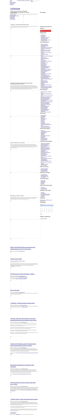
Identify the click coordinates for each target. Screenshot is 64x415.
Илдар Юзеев (43, 122)
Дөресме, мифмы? (43, 65)
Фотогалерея (12, 3)
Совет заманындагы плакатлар (45, 103)
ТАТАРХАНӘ (15, 8)
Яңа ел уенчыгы (43, 193)
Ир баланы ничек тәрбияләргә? (45, 109)
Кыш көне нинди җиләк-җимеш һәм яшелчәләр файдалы (45, 149)
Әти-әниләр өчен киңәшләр (44, 99)
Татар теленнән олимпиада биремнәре (46, 87)
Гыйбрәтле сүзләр (43, 74)
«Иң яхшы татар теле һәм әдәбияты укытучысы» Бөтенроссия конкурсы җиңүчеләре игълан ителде (23, 319)
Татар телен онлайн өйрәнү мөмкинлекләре (44, 46)
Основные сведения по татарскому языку (46, 86)
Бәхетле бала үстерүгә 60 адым (45, 97)
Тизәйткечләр (43, 130)
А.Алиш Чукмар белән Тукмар (45, 126)
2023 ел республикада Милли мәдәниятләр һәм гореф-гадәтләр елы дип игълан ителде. (22, 248)
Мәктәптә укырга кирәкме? (44, 88)
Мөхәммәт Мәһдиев (43, 115)
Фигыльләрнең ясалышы (44, 81)
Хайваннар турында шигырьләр (45, 123)
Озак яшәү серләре (43, 157)
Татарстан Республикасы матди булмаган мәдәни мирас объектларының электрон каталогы (23, 344)
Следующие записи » (13, 413)
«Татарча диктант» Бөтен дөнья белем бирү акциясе (24, 399)
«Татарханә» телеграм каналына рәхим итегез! (22, 303)
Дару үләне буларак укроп (44, 164)
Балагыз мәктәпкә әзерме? (44, 110)
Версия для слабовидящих (46, 30)
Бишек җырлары (43, 136)
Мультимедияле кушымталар (45, 58)
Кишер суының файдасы (44, 154)
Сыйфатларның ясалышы (44, 82)
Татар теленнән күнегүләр (44, 54)
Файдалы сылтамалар (44, 218)
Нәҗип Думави (43, 119)
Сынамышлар (43, 134)
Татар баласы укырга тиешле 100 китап (46, 96)
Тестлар (42, 51)
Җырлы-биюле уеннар (44, 138)
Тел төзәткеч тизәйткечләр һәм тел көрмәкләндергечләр (45, 132)
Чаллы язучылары (43, 177)
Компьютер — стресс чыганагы (45, 102)
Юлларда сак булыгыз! (44, 64)
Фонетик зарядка (43, 63)
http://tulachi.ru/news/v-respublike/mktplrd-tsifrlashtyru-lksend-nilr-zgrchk (22, 373)
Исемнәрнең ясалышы (44, 80)
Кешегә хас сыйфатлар (44, 44)
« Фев (41, 214)
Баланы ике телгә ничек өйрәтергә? (46, 104)
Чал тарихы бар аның (44, 174)
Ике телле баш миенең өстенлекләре (46, 76)
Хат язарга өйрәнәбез (44, 57)
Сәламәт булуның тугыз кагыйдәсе (45, 152)
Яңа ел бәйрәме (43, 182)
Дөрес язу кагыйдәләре (44, 71)
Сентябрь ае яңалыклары (44, 168)
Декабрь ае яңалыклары (44, 171)
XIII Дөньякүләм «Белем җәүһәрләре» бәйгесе (22, 274)
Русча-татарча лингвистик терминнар (46, 73)
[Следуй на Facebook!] (21, 0)
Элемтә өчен (12, 4)
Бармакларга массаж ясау (44, 151)
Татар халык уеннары (44, 139)
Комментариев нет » (22, 251)
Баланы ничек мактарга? (44, 107)
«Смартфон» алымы (44, 35)
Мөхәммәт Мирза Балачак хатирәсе (46, 127)
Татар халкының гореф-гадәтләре (45, 135)
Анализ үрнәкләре (43, 60)
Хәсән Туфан (42, 121)
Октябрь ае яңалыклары (44, 169)
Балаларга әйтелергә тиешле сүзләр (46, 111)
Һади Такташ (42, 120)
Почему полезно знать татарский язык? (46, 69)
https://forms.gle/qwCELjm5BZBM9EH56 (21, 278)
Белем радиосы (43, 36)
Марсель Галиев (43, 116)
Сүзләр (42, 55)
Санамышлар (43, 137)
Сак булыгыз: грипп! (43, 146)
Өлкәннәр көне (43, 181)
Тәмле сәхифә (43, 105)
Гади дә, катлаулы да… (44, 188)
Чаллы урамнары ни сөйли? (44, 176)
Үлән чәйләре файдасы (44, 160)
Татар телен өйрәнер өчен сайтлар (45, 39)
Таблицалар (42, 85)
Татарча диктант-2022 (16, 259)
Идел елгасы (42, 192)
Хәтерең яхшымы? (43, 153)
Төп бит (11, 0)
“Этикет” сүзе (43, 187)
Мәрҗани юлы (43, 196)
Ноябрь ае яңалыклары (44, 170)
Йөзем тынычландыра (44, 165)
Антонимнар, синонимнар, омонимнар (46, 84)
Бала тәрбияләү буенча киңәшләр (45, 98)
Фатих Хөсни (42, 117)
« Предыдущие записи (13, 412)
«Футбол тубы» (43, 34)
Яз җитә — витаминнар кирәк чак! (45, 145)
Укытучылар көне (14, 290)
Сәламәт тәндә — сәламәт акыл (45, 143)
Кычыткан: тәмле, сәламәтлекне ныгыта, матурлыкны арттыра (46, 159)
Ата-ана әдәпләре (43, 100)
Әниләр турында (43, 180)
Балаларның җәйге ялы (44, 108)
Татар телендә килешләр (44, 62)
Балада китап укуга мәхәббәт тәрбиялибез (46, 101)
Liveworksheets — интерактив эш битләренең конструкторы (45, 38)
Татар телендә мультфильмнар (45, 75)
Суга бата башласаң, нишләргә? (45, 67)
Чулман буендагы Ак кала (44, 175)
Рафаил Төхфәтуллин (44, 118)
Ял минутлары (43, 150)
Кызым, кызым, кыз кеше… (44, 106)
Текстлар (42, 59)
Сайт (11, 1)
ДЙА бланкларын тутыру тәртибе (45, 50)
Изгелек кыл (42, 183)
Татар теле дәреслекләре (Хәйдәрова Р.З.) (46, 47)
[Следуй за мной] (27, 0)
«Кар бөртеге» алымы (44, 40)
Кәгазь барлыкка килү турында (45, 194)
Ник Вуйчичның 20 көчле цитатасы (45, 66)
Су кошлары (42, 195)
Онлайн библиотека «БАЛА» (45, 77)
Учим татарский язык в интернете (45, 70)
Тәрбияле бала (43, 68)
